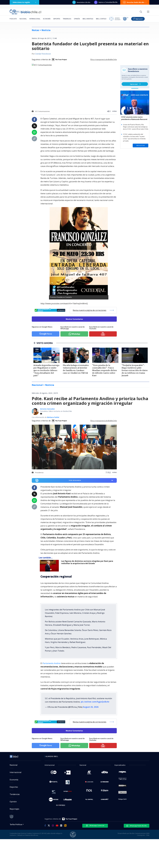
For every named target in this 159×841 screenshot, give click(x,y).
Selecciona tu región (21, 2)
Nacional (23, 19)
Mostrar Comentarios (74, 319)
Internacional (34, 19)
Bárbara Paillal (53, 417)
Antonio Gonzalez (47, 409)
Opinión (77, 19)
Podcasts (13, 19)
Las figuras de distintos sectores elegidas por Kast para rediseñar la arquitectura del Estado (87, 562)
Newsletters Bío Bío (83, 2)
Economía (47, 19)
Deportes (56, 19)
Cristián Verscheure (43, 54)
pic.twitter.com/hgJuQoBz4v (95, 701)
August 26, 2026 (90, 707)
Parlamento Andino (52, 663)
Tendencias (67, 19)
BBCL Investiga (88, 19)
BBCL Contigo (101, 19)
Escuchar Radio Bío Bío (135, 2)
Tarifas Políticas (16, 824)
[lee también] (50, 566)
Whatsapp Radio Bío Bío (138, 826)
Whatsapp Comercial (96, 825)
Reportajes (14, 809)
